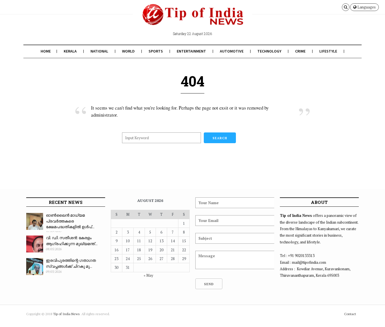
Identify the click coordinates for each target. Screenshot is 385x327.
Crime (300, 51)
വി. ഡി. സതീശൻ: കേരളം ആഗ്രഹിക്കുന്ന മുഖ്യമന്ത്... (72, 240)
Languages (366, 7)
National (99, 51)
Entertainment (191, 51)
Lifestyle (328, 51)
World (128, 51)
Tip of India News (66, 314)
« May (148, 275)
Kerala (70, 51)
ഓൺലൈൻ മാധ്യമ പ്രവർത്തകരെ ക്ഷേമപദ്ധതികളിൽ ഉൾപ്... (70, 220)
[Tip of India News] (192, 19)
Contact (350, 314)
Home (46, 51)
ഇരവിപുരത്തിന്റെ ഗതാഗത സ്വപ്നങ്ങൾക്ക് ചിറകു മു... (71, 263)
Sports (156, 51)
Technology (269, 51)
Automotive (232, 51)
